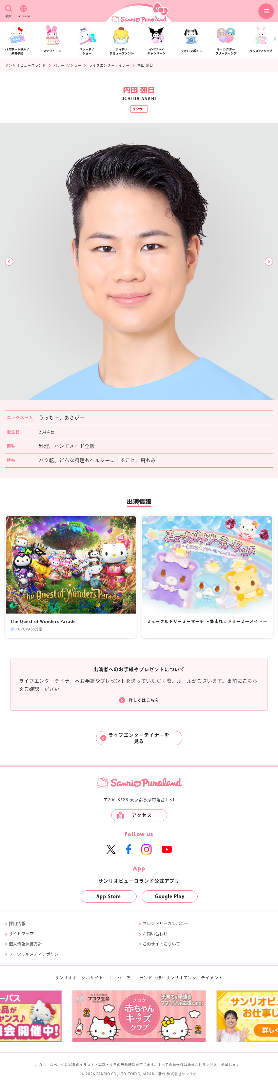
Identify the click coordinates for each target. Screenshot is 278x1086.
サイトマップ (21, 934)
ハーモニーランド (135, 978)
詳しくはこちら (143, 700)
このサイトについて (161, 944)
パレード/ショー (67, 65)
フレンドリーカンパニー (165, 924)
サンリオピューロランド (25, 65)
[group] (139, 1016)
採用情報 (17, 924)
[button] (9, 262)
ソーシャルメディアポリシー (36, 954)
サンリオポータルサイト (79, 978)
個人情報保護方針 (25, 944)
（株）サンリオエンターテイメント (188, 978)
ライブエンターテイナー (109, 65)
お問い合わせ (155, 934)
